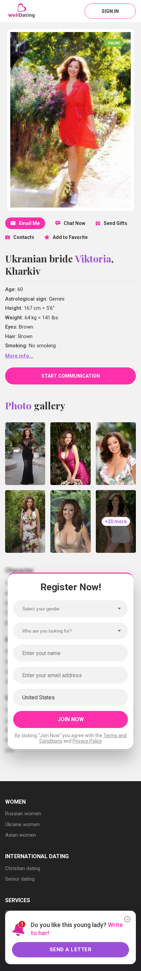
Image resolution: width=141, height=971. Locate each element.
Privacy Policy (87, 741)
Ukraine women (22, 824)
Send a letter (71, 949)
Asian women (20, 835)
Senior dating (20, 879)
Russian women (23, 813)
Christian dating (22, 868)
